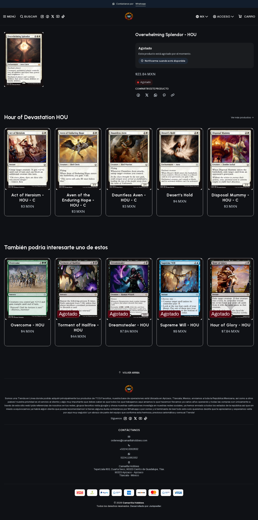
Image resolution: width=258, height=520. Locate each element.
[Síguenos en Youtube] (58, 16)
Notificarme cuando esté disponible (165, 60)
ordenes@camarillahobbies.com (129, 440)
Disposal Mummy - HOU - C (230, 198)
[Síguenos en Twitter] (52, 16)
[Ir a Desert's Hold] (180, 159)
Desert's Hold (180, 195)
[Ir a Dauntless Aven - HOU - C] (129, 159)
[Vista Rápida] (44, 159)
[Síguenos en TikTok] (63, 16)
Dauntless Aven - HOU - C (129, 198)
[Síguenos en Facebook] (47, 16)
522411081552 (129, 457)
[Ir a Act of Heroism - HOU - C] (27, 159)
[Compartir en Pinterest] (164, 95)
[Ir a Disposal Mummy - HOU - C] (230, 159)
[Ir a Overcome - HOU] (27, 289)
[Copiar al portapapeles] (173, 95)
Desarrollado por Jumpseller (145, 506)
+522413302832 (129, 449)
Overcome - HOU (27, 325)
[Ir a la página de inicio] (129, 16)
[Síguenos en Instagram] (42, 16)
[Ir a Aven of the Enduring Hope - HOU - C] (78, 159)
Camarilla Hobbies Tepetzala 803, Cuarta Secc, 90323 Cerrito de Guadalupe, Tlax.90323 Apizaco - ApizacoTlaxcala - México (129, 471)
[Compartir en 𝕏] (147, 95)
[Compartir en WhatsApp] (155, 95)
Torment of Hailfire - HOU (78, 328)
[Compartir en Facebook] (138, 95)
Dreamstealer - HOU (129, 325)
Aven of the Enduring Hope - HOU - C (78, 200)
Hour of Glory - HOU (230, 325)
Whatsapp (140, 4)
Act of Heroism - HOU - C (27, 198)
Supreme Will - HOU (179, 325)
